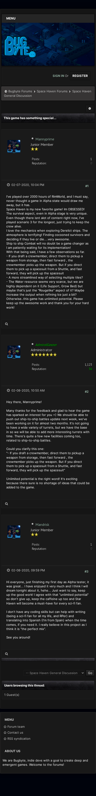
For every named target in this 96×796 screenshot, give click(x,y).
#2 (87, 391)
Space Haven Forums (52, 91)
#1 (87, 186)
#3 (87, 571)
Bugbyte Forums (20, 91)
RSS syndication (19, 738)
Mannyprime (44, 139)
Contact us (15, 732)
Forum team (16, 726)
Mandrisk (42, 524)
